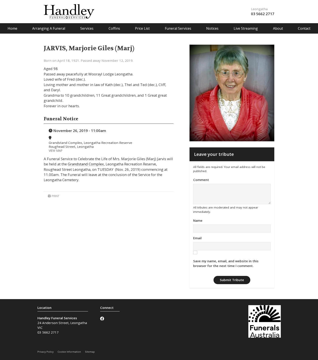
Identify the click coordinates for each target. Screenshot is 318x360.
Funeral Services (178, 28)
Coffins (114, 28)
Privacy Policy (45, 351)
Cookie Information (69, 351)
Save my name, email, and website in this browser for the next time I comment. (226, 263)
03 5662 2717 (262, 13)
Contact (304, 28)
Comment (201, 180)
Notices (212, 28)
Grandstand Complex (86, 163)
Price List (142, 28)
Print (55, 196)
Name (197, 220)
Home (12, 28)
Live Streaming (246, 28)
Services (86, 28)
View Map (56, 150)
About (278, 28)
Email (197, 238)
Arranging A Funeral (48, 28)
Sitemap (90, 351)
